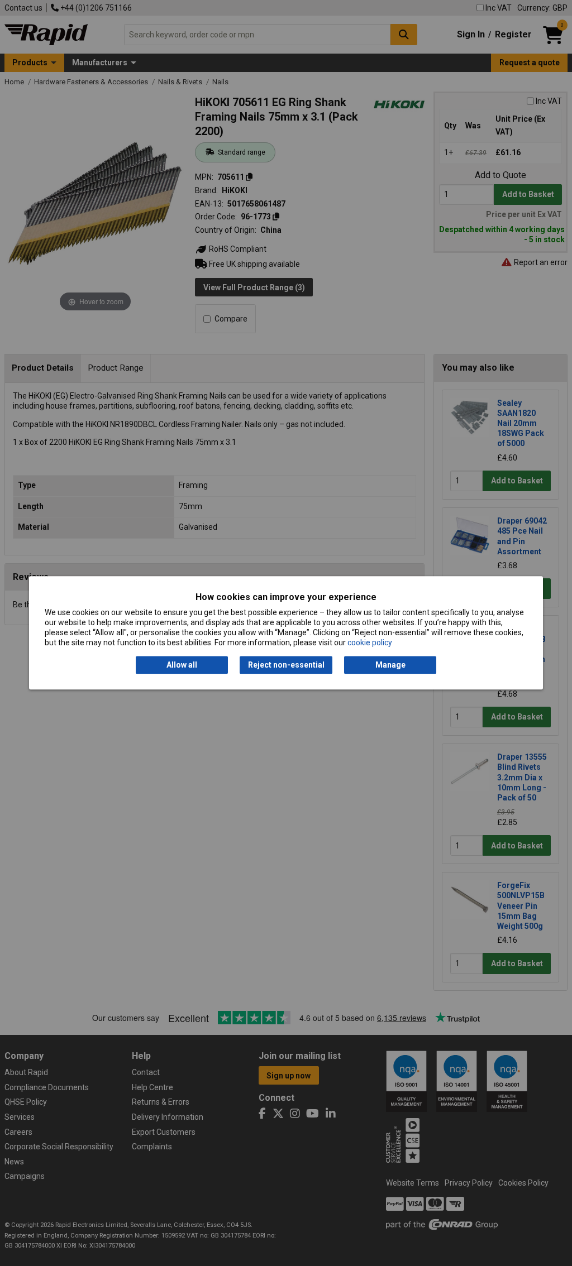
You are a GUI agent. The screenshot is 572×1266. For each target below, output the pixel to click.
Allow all (181, 664)
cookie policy (369, 643)
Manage (390, 664)
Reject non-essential (286, 664)
